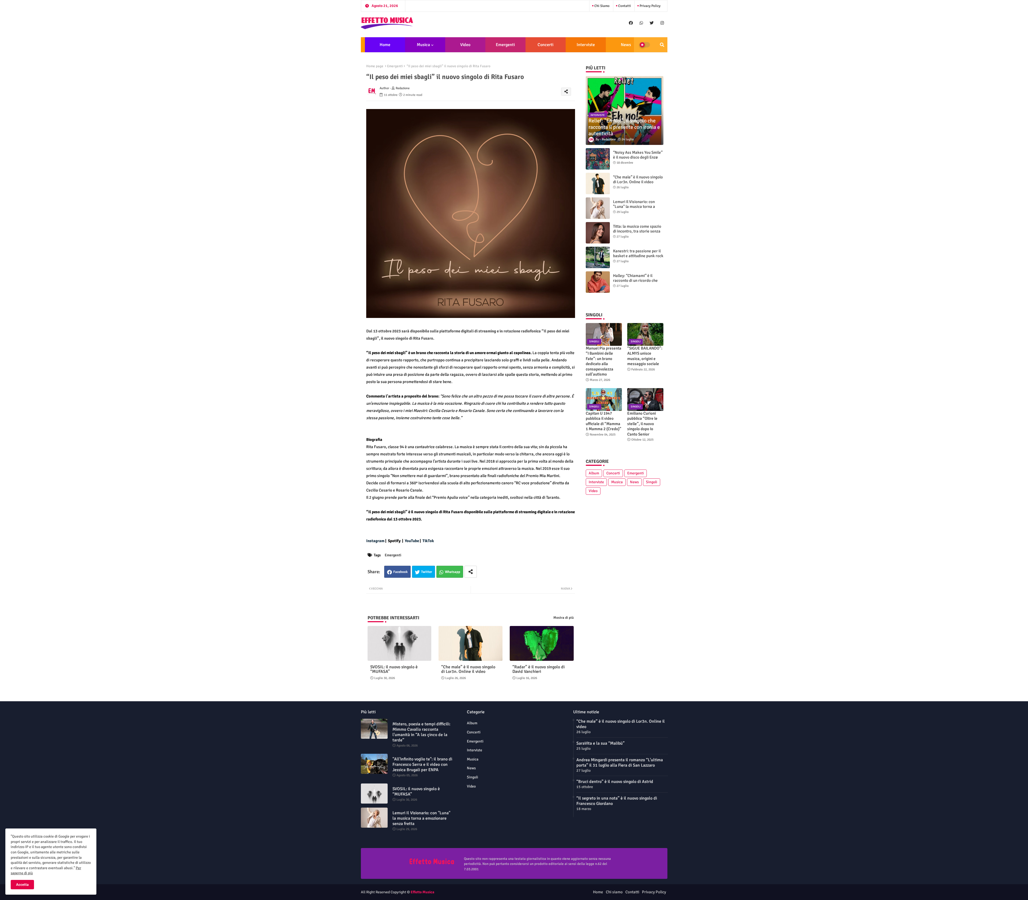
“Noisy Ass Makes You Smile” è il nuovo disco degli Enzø (638, 155)
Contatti (624, 6)
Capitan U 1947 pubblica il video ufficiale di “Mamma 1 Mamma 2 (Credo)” (603, 421)
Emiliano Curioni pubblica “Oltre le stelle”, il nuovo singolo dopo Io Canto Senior (642, 424)
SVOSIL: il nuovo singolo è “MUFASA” (394, 669)
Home (385, 44)
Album (594, 473)
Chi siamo (602, 6)
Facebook (400, 572)
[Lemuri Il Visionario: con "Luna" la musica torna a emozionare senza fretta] (598, 208)
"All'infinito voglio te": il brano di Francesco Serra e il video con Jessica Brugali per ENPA (422, 764)
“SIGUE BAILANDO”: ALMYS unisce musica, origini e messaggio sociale (644, 356)
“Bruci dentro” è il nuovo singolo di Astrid (614, 781)
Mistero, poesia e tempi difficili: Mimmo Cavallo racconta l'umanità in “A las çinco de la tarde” (421, 732)
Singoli (651, 482)
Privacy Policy (649, 6)
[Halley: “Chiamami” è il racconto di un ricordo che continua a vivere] (598, 282)
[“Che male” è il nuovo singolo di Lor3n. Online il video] (598, 183)
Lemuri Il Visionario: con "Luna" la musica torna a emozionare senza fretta (634, 206)
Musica (423, 44)
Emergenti (505, 44)
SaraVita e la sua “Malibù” (600, 743)
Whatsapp (452, 572)
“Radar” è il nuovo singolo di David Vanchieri (538, 669)
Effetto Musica (422, 892)
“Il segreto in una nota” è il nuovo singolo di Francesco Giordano (616, 801)
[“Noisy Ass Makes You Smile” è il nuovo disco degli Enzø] (598, 159)
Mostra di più (563, 618)
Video (465, 44)
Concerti (545, 44)
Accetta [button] (22, 884)
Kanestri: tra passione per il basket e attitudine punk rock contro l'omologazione (638, 256)
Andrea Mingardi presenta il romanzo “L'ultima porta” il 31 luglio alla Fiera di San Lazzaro (619, 762)
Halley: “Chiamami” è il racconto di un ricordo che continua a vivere (635, 280)
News (626, 44)
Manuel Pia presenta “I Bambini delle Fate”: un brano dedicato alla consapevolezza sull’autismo (603, 361)
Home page (374, 66)
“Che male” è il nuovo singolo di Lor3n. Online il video (468, 669)
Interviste (586, 44)
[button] (662, 44)
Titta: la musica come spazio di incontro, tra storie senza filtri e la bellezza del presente (637, 233)
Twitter (426, 572)
